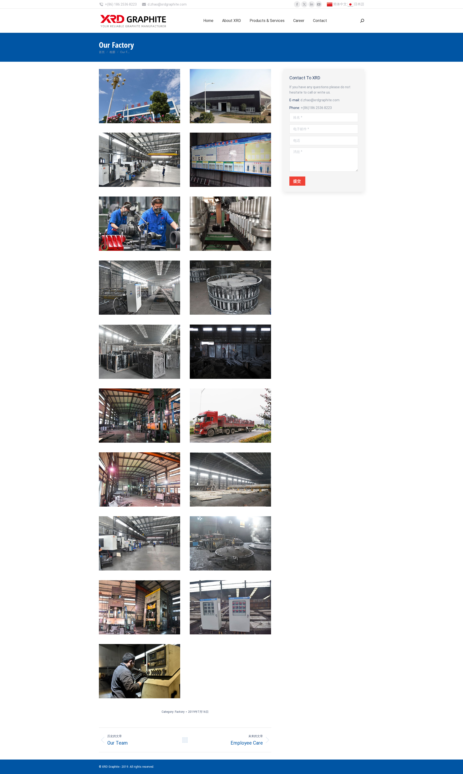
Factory (179, 711)
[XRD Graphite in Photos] (139, 96)
